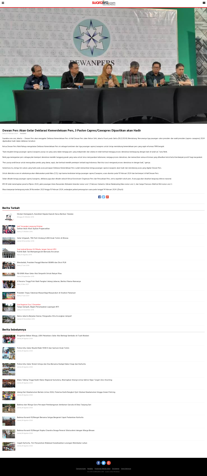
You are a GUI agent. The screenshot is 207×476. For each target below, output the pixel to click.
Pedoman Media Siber (102, 469)
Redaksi (90, 469)
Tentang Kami (81, 469)
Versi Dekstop (126, 469)
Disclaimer (115, 469)
